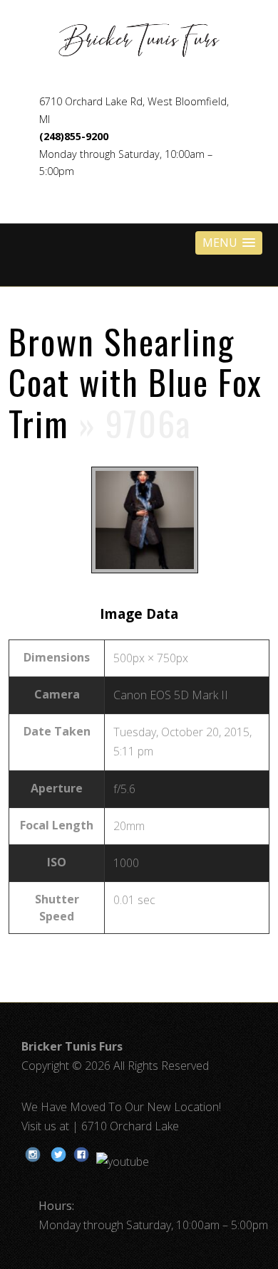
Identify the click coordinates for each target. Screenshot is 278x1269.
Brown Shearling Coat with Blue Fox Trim (135, 382)
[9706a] (139, 572)
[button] (228, 243)
